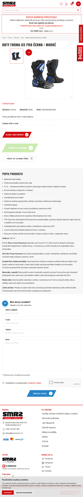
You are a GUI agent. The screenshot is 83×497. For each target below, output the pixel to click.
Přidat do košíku (18, 147)
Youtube (48, 471)
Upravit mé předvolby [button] (24, 492)
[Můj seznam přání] (61, 4)
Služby (45, 437)
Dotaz (8, 339)
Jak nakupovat (48, 423)
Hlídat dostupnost (15, 134)
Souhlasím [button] (8, 492)
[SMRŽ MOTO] (9, 4)
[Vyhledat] (78, 10)
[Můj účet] (66, 4)
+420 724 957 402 (12, 429)
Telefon (8, 329)
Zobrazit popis (8, 103)
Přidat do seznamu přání (17, 158)
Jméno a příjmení (11, 310)
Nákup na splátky (49, 432)
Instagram (49, 463)
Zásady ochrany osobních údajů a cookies (60, 413)
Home (4, 37)
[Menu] (78, 3)
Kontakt (45, 446)
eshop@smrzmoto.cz (14, 433)
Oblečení (16, 37)
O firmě (45, 441)
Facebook (49, 459)
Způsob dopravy (49, 427)
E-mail (8, 320)
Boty (22, 37)
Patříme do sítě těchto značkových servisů (15, 469)
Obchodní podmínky (50, 418)
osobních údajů (34, 383)
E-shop (10, 37)
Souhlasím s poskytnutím (23, 383)
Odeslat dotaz (40, 393)
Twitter (48, 467)
